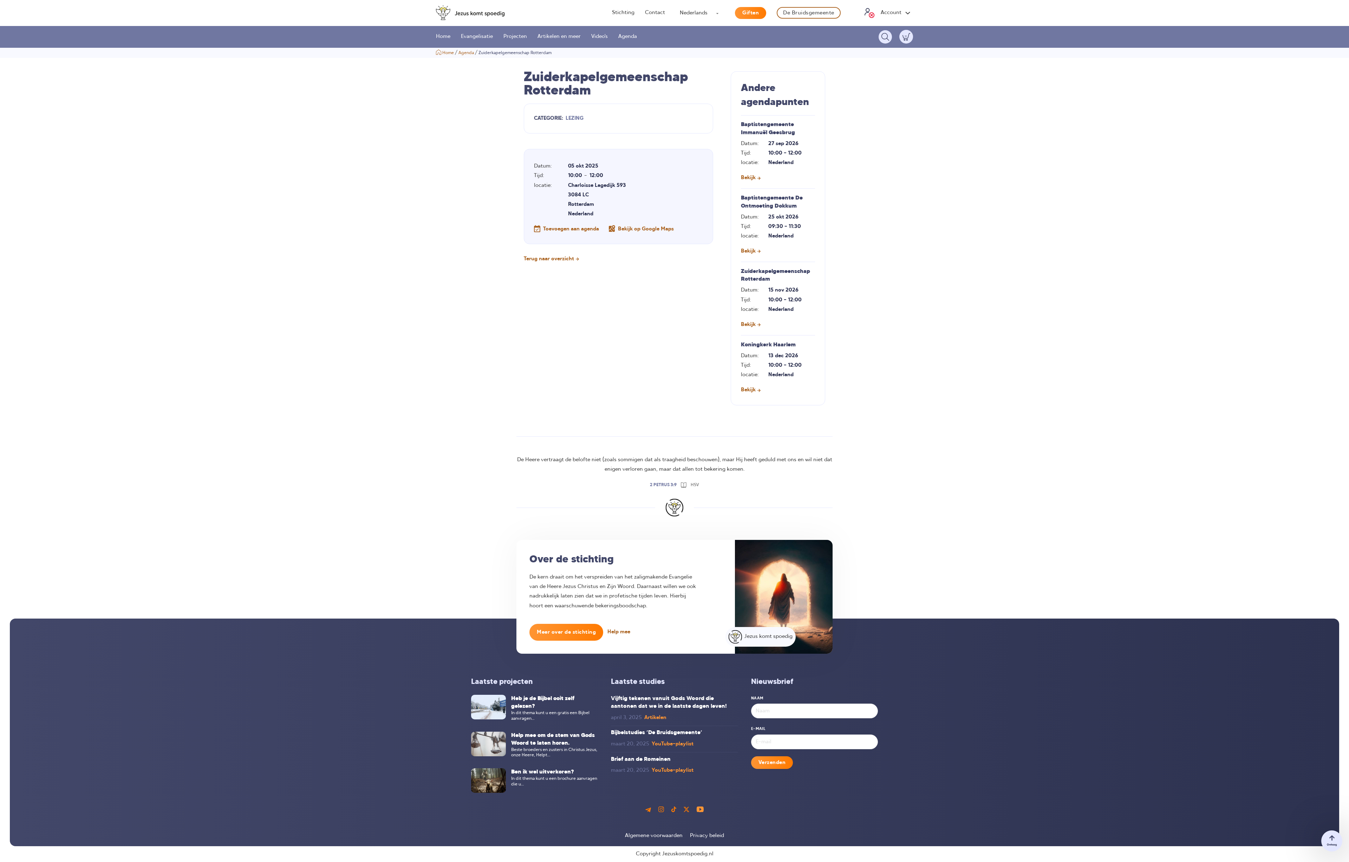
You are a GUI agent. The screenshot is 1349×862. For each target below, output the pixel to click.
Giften (750, 13)
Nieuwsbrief (772, 682)
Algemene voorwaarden (654, 836)
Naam (757, 698)
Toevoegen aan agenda (571, 229)
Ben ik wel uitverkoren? (542, 772)
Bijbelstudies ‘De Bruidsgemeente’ (656, 732)
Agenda (627, 36)
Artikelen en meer (559, 36)
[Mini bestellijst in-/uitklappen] (906, 37)
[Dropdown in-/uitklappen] (908, 13)
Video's (599, 36)
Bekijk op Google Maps (646, 229)
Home (443, 36)
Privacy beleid (707, 836)
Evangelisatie (477, 36)
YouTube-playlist (672, 744)
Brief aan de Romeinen (641, 759)
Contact (655, 13)
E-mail (758, 729)
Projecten (515, 36)
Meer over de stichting (566, 632)
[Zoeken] (885, 37)
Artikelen (655, 717)
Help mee (618, 632)
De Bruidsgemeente (808, 13)
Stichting (623, 13)
